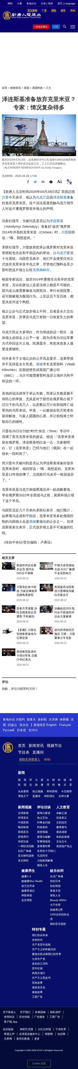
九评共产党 (38, 958)
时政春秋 (42, 827)
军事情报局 (43, 841)
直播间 (38, 752)
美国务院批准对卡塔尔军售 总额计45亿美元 (26, 655)
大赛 (19, 3)
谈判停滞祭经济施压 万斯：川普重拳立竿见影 (64, 633)
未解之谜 (61, 813)
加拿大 (31, 719)
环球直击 (23, 817)
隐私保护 (55, 1012)
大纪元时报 (44, 1029)
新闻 (21, 773)
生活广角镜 (56, 876)
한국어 (33, 730)
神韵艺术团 (26, 1029)
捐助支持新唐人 (29, 759)
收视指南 (40, 1012)
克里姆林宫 (41, 270)
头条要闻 (23, 791)
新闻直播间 (41, 26)
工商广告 (37, 996)
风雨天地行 (38, 973)
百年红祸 (37, 968)
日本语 (21, 730)
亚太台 (24, 724)
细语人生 (42, 865)
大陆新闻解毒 (45, 860)
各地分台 (31, 3)
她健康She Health (32, 881)
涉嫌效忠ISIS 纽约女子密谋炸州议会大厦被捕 (64, 612)
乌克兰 (41, 197)
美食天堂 (55, 890)
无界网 (8, 1038)
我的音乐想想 (58, 923)
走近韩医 (26, 900)
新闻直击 (23, 831)
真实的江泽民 (40, 963)
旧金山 (12, 724)
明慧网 (49, 1033)
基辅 (39, 364)
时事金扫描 (43, 822)
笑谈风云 (61, 817)
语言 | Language (66, 3)
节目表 (23, 752)
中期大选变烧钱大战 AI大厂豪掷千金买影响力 (64, 569)
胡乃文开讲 (28, 885)
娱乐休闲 (57, 871)
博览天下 (23, 796)
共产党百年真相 (41, 944)
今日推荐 (66, 791)
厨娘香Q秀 (56, 909)
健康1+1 (26, 876)
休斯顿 (64, 719)
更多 (37, 1038)
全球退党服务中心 (29, 1033)
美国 (26, 87)
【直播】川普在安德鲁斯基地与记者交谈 (26, 633)
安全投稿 (24, 1016)
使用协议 (9, 1016)
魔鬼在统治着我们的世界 (46, 954)
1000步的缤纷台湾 (59, 917)
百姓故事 (37, 982)
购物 (47, 759)
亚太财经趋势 (26, 855)
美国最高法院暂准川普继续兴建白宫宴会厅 (64, 590)
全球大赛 (63, 796)
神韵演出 (49, 796)
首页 (4, 87)
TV (56, 26)
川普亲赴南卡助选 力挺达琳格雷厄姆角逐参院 (26, 590)
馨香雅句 (61, 827)
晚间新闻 (23, 827)
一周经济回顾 (26, 846)
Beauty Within (58, 900)
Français (65, 724)
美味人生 (55, 895)
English (51, 724)
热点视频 (37, 791)
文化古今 (61, 841)
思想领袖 (42, 831)
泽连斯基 (60, 197)
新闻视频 (25, 807)
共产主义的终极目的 (44, 949)
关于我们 (25, 1012)
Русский (8, 730)
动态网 (61, 1033)
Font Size (59, 181)
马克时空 (42, 855)
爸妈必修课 (62, 836)
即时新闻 (52, 791)
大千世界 (55, 904)
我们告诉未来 (40, 935)
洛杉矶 (42, 719)
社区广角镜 (24, 850)
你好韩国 (55, 885)
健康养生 (28, 871)
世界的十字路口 (46, 850)
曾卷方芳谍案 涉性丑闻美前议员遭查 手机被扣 (26, 612)
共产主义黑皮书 (41, 977)
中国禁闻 (23, 822)
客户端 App (10, 1021)
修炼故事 (37, 992)
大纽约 (20, 719)
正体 (43, 3)
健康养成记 (28, 890)
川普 (5, 197)
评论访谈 (44, 807)
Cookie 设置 (39, 1063)
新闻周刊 (23, 836)
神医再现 (26, 895)
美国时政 (37, 87)
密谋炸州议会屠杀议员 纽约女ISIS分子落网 (26, 569)
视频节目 (54, 745)
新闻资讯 (15, 87)
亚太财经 (23, 860)
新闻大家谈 (43, 813)
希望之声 (9, 1033)
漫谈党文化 (38, 987)
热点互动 (42, 817)
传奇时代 (37, 939)
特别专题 (39, 929)
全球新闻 (23, 813)
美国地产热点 (64, 846)
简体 (50, 3)
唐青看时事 (43, 846)
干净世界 (60, 1029)
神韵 (10, 3)
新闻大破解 (43, 836)
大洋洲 (53, 719)
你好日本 (55, 881)
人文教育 (63, 807)
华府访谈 (23, 841)
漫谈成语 (61, 831)
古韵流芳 (61, 822)
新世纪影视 (23, 1038)
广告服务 (39, 1016)
